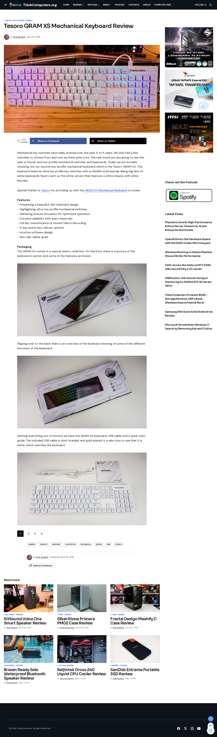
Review (99, 544)
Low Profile (70, 544)
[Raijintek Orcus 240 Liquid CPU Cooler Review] (82, 649)
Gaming (8, 20)
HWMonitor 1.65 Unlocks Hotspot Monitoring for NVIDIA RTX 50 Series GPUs (188, 282)
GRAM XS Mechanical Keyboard (106, 190)
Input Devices (18, 20)
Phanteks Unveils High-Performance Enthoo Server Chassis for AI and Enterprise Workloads (188, 226)
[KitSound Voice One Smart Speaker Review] (28, 598)
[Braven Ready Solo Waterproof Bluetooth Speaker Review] (28, 649)
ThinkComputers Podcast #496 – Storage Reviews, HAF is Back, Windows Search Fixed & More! (186, 298)
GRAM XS (43, 544)
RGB (108, 544)
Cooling (62, 665)
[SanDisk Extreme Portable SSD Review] (135, 649)
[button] (6, 5)
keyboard (56, 544)
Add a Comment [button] (42, 565)
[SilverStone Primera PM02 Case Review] (82, 598)
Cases (60, 615)
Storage (123, 665)
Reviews (29, 20)
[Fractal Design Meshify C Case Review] (135, 598)
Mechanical (86, 544)
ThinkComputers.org (40, 5)
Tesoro (45, 190)
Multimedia (10, 615)
